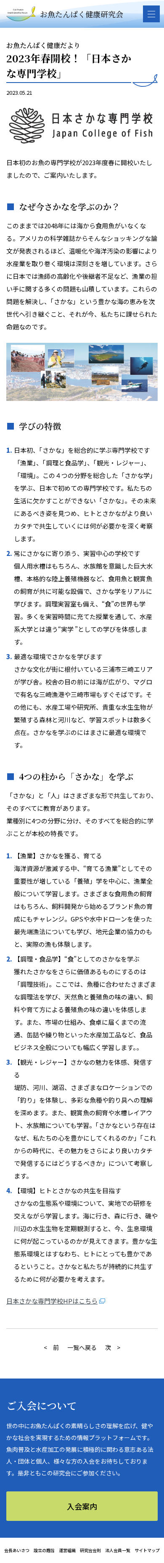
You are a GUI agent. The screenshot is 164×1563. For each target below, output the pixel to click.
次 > (112, 1347)
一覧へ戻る (82, 1347)
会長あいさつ (16, 1550)
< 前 (51, 1347)
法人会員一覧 (117, 1550)
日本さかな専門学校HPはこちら (52, 1300)
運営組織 (67, 1550)
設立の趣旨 (44, 1550)
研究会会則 (90, 1550)
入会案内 (82, 1506)
